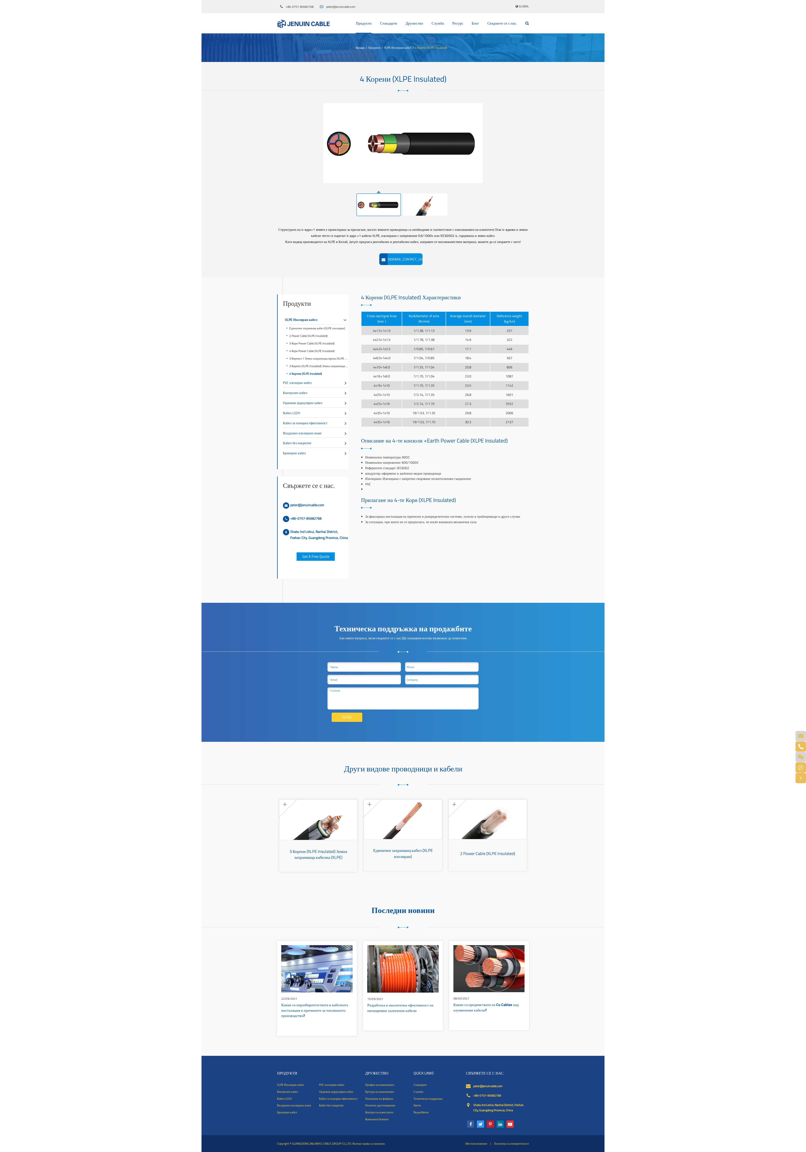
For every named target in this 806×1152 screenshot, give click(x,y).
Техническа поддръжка (427, 1099)
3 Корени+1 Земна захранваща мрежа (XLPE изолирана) (318, 358)
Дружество (414, 23)
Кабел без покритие (297, 442)
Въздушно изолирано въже (302, 433)
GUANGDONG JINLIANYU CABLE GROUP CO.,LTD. (322, 1143)
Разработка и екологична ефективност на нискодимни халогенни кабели (400, 1008)
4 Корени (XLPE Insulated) (431, 47)
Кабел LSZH (291, 412)
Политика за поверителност (511, 1143)
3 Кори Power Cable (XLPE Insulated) (312, 343)
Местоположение (476, 1143)
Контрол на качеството (379, 1112)
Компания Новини (377, 1119)
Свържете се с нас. (502, 23)
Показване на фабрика (379, 1099)
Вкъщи (360, 47)
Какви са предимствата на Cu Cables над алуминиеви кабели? (486, 1008)
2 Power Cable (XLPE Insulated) (308, 336)
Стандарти (388, 23)
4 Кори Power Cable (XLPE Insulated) (312, 351)
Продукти (364, 23)
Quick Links (423, 1073)
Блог (475, 23)
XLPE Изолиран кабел (397, 47)
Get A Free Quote (315, 556)
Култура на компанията (379, 1092)
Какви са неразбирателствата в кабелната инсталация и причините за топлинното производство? (314, 1011)
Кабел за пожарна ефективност (305, 423)
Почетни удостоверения (380, 1105)
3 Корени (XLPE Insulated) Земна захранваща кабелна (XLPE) (318, 366)
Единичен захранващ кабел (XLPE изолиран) (317, 328)
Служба (438, 23)
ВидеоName (421, 1112)
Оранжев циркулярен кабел (302, 402)
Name (417, 1105)
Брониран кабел (294, 453)
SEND (347, 717)
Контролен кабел (295, 392)
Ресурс (457, 23)
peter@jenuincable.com (340, 7)
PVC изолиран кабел (297, 382)
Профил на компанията (379, 1085)
